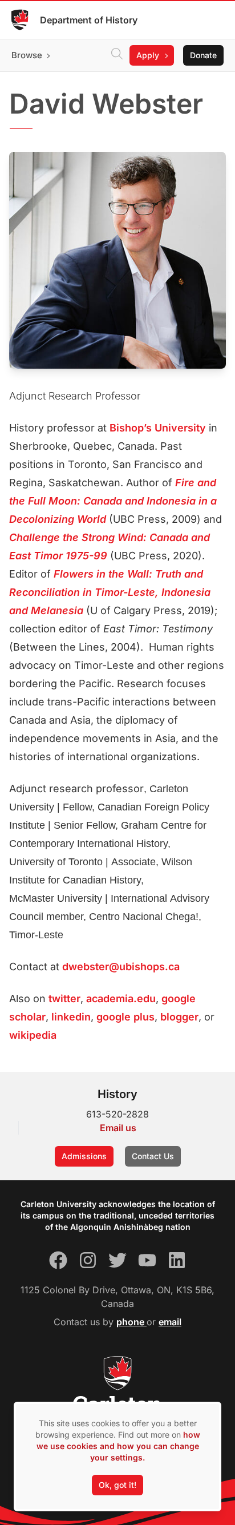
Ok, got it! (117, 1485)
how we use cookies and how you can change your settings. (118, 1446)
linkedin (71, 1017)
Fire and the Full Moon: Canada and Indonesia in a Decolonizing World (113, 501)
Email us (118, 1127)
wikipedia (32, 1035)
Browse (26, 55)
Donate (203, 55)
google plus (125, 1017)
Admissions (84, 1156)
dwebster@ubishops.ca (121, 967)
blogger (179, 1017)
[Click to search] (117, 55)
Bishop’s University (158, 428)
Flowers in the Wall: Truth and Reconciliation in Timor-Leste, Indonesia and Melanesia (109, 592)
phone (131, 1322)
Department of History (88, 20)
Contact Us (153, 1156)
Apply (147, 55)
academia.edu (121, 998)
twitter (64, 998)
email (170, 1322)
